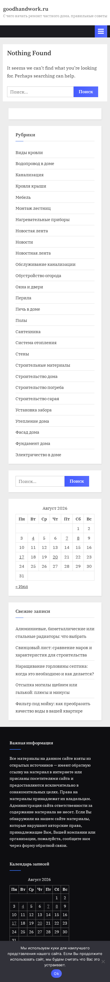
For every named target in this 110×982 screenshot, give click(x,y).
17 (21, 557)
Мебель (23, 197)
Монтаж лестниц (33, 208)
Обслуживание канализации (46, 264)
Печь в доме (28, 309)
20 (55, 557)
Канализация (30, 174)
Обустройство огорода (38, 275)
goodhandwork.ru (25, 9)
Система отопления (36, 342)
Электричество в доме (38, 454)
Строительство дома (37, 376)
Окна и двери (29, 287)
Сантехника (28, 331)
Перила (23, 297)
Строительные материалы (43, 365)
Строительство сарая (37, 398)
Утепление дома (32, 421)
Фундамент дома (33, 443)
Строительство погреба (40, 387)
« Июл (22, 586)
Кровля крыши (31, 186)
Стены (22, 354)
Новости (24, 242)
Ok (56, 973)
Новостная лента (33, 253)
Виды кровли (29, 152)
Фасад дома (27, 432)
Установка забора (34, 410)
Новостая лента (32, 230)
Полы (21, 320)
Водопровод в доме (35, 163)
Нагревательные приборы (43, 219)
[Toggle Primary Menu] (101, 31)
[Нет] (103, 961)
